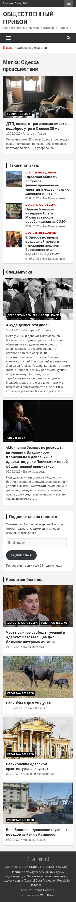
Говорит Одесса (18, 114)
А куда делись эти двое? (27, 325)
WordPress (47, 895)
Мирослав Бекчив (35, 839)
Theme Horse (42, 890)
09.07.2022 (13, 773)
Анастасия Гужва (34, 133)
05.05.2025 (13, 471)
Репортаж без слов (25, 579)
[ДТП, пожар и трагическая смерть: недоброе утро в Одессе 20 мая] (38, 97)
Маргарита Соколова (37, 330)
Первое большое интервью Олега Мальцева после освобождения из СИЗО (45, 215)
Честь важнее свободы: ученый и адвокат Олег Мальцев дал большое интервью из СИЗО (35, 637)
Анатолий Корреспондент (40, 773)
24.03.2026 (13, 647)
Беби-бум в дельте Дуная (28, 703)
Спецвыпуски (19, 272)
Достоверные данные (40, 172)
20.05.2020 (13, 133)
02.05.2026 (32, 198)
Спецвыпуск (50, 315)
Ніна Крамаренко (53, 198)
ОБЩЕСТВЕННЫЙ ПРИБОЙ (48, 867)
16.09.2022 (13, 708)
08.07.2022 (13, 839)
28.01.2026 (13, 330)
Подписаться (21, 555)
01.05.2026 (32, 226)
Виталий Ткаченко (35, 708)
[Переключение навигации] (8, 38)
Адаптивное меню (68, 3)
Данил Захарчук (34, 471)
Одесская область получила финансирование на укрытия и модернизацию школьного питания (47, 185)
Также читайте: (24, 165)
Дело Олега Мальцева (40, 204)
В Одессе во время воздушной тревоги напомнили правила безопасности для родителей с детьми (42, 245)
